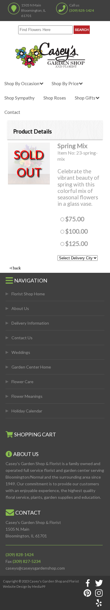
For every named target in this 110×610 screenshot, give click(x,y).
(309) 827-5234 (27, 561)
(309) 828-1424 (81, 10)
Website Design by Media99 (24, 586)
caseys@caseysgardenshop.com (35, 568)
